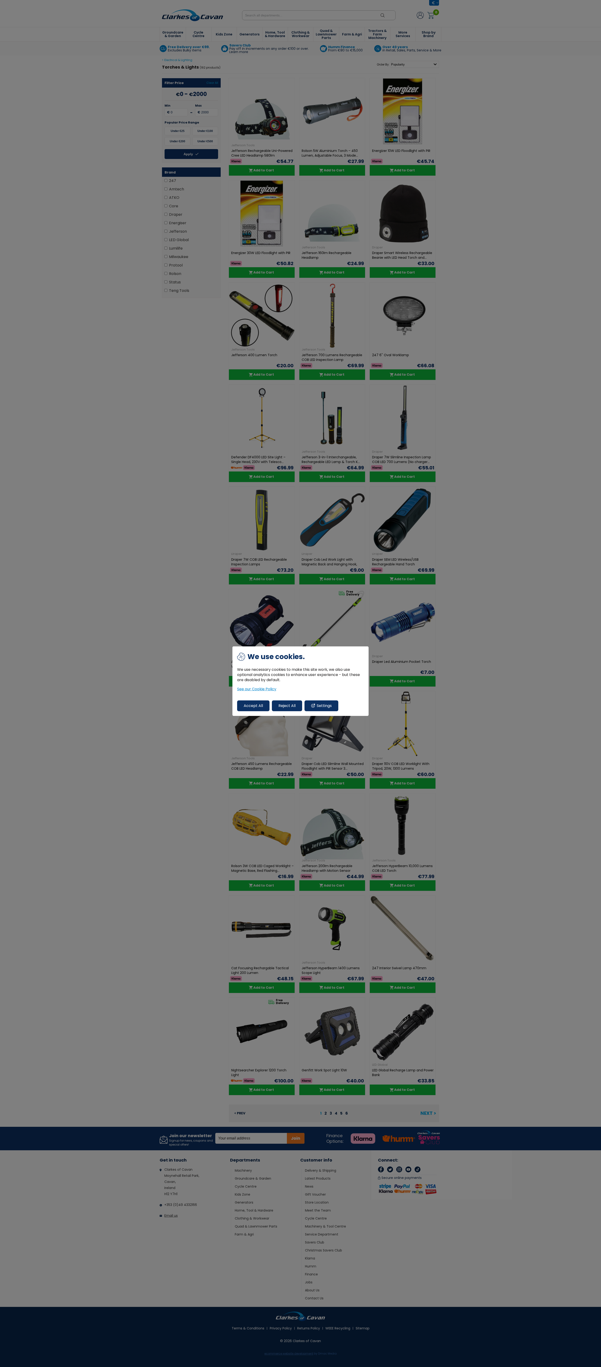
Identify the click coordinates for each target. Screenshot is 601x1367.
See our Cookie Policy (256, 689)
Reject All (287, 705)
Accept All (253, 705)
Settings (324, 705)
